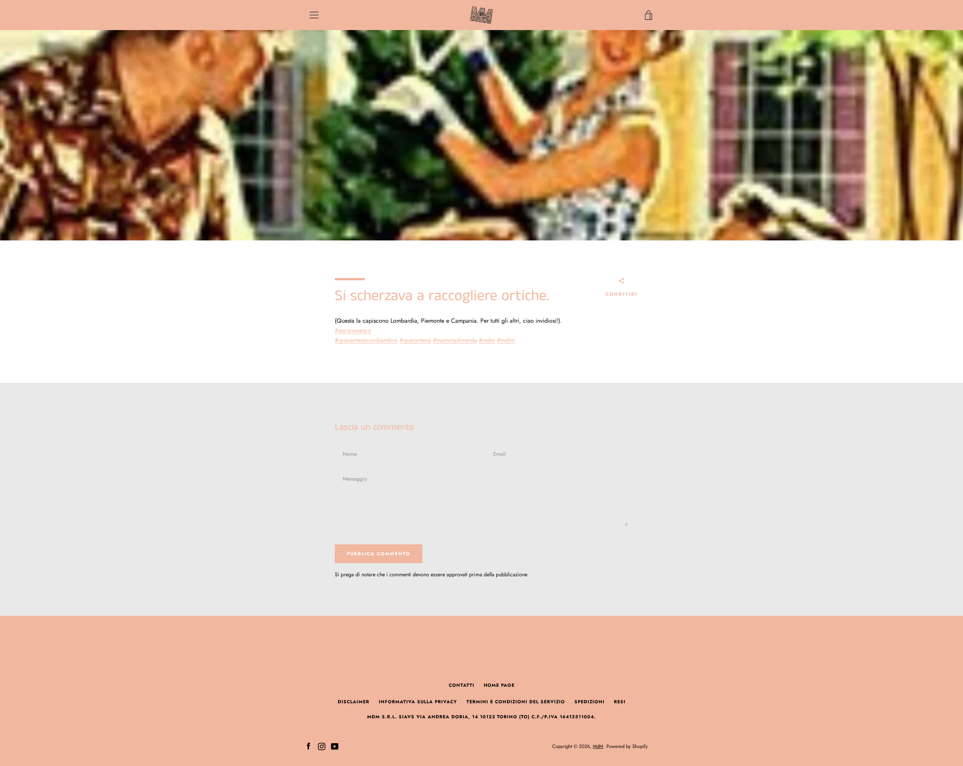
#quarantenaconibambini (366, 340)
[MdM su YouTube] (335, 746)
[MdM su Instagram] (321, 746)
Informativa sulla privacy (418, 701)
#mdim (506, 340)
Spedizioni (589, 701)
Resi (620, 701)
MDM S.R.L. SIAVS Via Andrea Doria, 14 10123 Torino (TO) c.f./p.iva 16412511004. (481, 716)
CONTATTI (461, 685)
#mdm (487, 340)
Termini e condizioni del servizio (515, 701)
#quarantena (415, 340)
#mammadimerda (455, 340)
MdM (598, 746)
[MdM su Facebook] (308, 746)
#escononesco (353, 330)
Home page (499, 685)
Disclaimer (353, 701)
